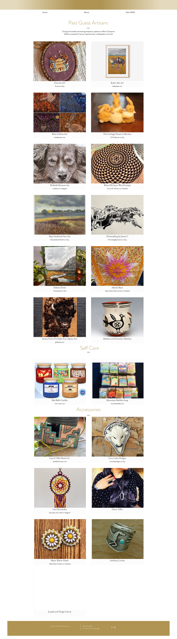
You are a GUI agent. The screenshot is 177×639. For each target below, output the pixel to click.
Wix (98, 628)
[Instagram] (115, 627)
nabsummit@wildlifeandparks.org (59, 626)
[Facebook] (112, 627)
